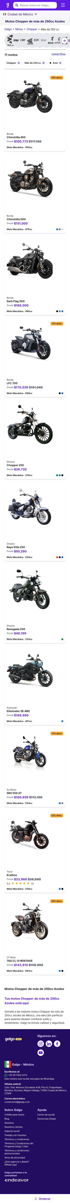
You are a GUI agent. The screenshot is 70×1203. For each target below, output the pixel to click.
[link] (8, 5)
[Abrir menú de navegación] (63, 5)
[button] (42, 1198)
